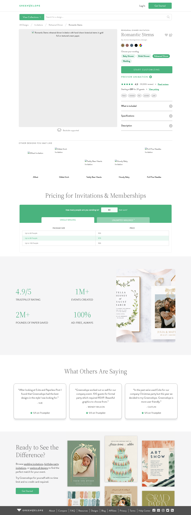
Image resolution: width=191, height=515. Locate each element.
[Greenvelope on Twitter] (167, 510)
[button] (166, 35)
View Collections (31, 17)
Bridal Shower (144, 56)
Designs (94, 510)
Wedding (126, 61)
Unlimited (123, 220)
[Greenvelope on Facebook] (154, 510)
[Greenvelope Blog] (172, 510)
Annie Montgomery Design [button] (135, 40)
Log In (142, 5)
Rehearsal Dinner (56, 25)
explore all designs (39, 468)
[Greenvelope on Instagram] (163, 510)
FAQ (72, 510)
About (52, 510)
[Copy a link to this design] (170, 35)
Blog (103, 510)
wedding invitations (33, 464)
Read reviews (163, 84)
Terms (132, 510)
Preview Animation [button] (134, 77)
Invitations (38, 25)
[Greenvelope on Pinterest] (158, 510)
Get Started (160, 5)
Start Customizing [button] (147, 69)
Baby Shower (128, 56)
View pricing (154, 89)
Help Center (144, 510)
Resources (83, 510)
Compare (62, 510)
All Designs (24, 25)
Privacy (123, 510)
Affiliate (112, 510)
